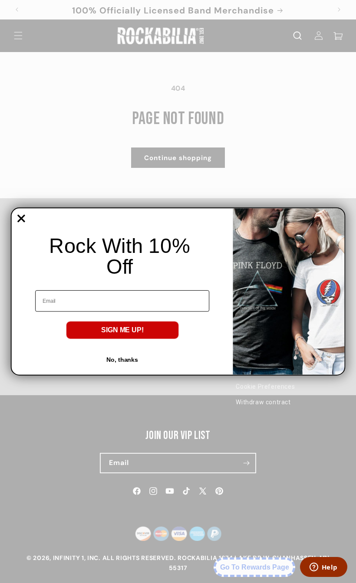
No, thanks (122, 359)
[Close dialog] (21, 218)
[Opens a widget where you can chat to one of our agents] (323, 568)
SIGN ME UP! (122, 330)
